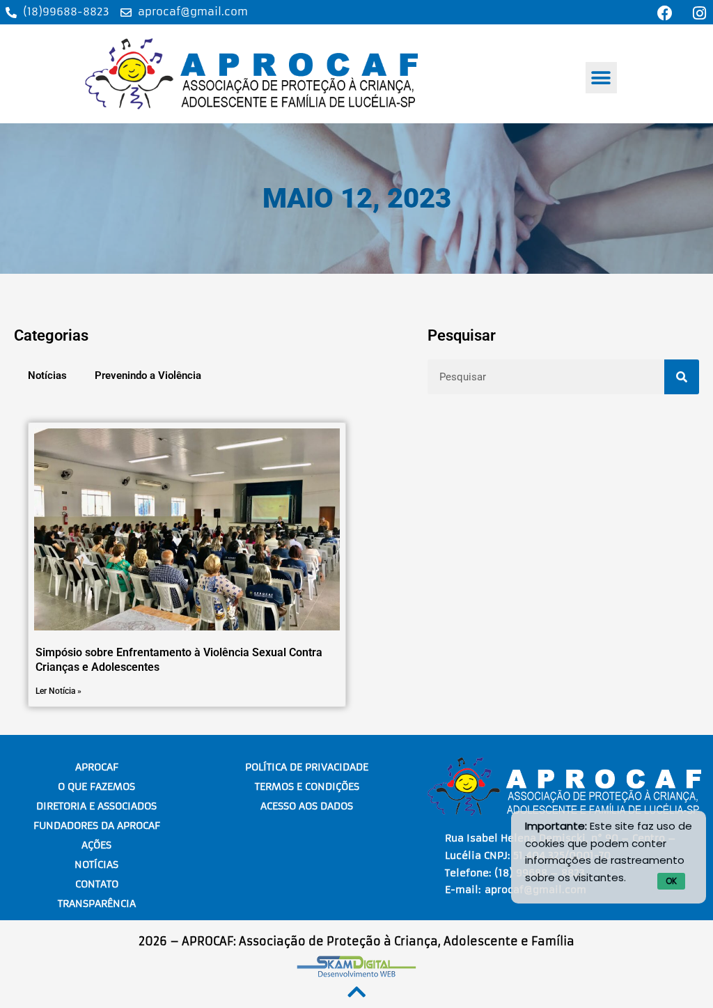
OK (671, 881)
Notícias (47, 375)
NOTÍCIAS (96, 864)
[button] (601, 77)
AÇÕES (96, 845)
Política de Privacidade (306, 767)
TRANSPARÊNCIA (97, 903)
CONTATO (96, 884)
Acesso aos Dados (306, 806)
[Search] (681, 376)
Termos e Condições (307, 786)
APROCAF (96, 767)
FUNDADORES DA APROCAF (96, 825)
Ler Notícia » (58, 691)
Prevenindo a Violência (148, 375)
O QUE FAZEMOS (96, 786)
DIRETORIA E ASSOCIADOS (96, 806)
